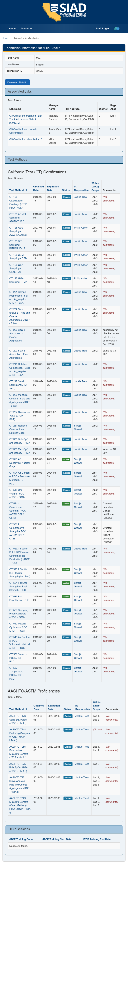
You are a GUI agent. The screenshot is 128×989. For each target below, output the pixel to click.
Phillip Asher (81, 227)
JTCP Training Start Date (56, 839)
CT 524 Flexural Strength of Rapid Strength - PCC (18, 586)
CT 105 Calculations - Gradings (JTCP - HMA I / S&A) (18, 202)
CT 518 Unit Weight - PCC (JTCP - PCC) (17, 493)
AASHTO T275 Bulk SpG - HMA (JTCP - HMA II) (18, 767)
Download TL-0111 (17, 82)
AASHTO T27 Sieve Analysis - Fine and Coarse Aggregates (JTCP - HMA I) (19, 784)
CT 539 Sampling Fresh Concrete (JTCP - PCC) (18, 613)
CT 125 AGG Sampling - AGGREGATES (18, 231)
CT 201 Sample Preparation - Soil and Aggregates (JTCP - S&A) (18, 297)
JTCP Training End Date (96, 839)
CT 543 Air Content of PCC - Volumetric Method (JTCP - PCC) (19, 642)
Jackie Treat (80, 196)
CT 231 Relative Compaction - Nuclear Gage (18, 429)
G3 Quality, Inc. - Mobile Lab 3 (25, 139)
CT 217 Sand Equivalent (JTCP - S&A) (19, 384)
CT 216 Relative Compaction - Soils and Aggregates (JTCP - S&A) (19, 369)
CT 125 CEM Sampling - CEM (18, 256)
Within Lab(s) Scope (95, 186)
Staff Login (102, 28)
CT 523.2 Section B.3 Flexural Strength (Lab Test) (19, 572)
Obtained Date (38, 188)
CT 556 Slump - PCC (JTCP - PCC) (17, 657)
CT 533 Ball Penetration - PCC (19, 598)
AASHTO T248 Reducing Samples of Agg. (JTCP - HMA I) (19, 735)
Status (66, 190)
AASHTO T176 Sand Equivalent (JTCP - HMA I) (18, 719)
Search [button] (25, 28)
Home (12, 28)
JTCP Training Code (21, 839)
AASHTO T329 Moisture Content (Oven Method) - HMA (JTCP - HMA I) (19, 805)
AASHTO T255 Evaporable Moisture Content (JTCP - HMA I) (18, 752)
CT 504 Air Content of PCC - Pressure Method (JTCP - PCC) (19, 478)
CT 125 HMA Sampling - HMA (18, 280)
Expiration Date (53, 188)
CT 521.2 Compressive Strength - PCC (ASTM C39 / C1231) (17, 531)
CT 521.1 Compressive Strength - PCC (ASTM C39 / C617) (17, 510)
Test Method (16, 190)
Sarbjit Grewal (78, 427)
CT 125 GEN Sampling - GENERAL (16, 268)
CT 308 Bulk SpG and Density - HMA (19, 440)
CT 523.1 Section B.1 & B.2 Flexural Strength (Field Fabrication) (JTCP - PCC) (19, 555)
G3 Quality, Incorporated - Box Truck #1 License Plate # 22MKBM (25, 119)
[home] (117, 28)
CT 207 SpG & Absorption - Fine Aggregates (18, 354)
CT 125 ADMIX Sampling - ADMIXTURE (17, 217)
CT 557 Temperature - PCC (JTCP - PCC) (17, 673)
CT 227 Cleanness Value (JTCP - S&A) (19, 415)
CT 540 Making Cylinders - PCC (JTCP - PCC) (18, 627)
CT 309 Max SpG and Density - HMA (19, 450)
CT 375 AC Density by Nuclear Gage (19, 462)
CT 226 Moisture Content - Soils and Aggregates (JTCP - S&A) (19, 400)
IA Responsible (81, 188)
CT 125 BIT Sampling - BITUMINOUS (17, 244)
